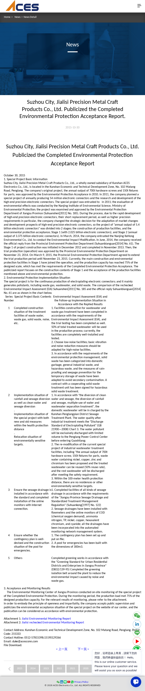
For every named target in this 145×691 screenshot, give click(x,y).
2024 (32, 668)
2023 (46, 668)
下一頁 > (83, 649)
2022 (59, 668)
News (17, 17)
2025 (19, 668)
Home (7, 17)
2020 (85, 668)
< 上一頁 (61, 649)
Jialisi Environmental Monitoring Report (46, 618)
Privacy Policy (81, 682)
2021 (72, 668)
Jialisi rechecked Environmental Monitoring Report (53, 622)
